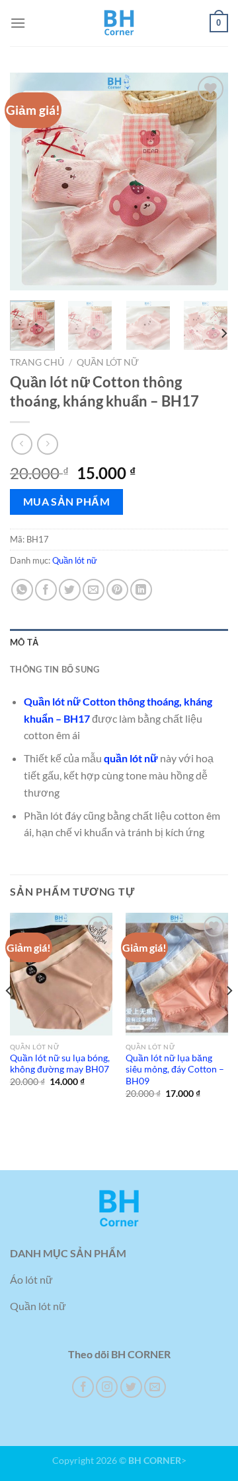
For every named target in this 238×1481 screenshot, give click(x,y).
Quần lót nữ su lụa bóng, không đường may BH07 (60, 1064)
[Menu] (18, 23)
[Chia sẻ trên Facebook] (46, 590)
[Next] (207, 181)
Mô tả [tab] (24, 642)
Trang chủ (37, 362)
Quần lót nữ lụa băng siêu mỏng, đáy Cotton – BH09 (175, 1069)
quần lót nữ (131, 758)
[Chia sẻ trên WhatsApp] (22, 590)
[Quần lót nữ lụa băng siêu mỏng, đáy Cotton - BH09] (177, 974)
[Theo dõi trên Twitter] (131, 1387)
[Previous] (31, 181)
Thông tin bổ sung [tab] (54, 669)
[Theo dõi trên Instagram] (107, 1387)
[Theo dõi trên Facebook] (83, 1387)
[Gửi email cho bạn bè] (93, 590)
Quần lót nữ (108, 362)
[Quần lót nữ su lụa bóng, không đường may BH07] (61, 974)
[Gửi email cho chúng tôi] (155, 1387)
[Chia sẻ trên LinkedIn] (141, 590)
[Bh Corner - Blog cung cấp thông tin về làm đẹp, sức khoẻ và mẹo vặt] (119, 23)
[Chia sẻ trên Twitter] (70, 590)
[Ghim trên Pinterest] (117, 590)
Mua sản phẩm (66, 502)
